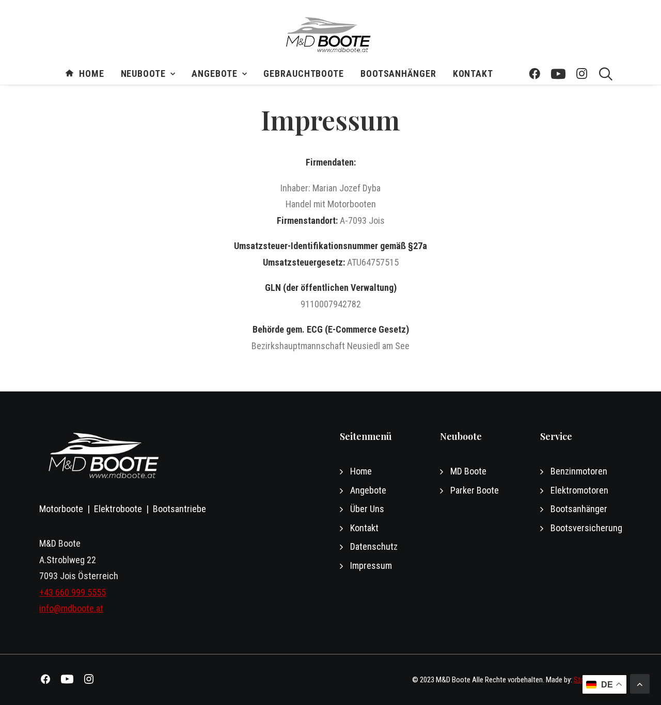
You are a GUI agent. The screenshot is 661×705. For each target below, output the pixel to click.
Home (91, 73)
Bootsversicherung (586, 527)
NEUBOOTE (143, 73)
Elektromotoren (579, 490)
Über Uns (367, 508)
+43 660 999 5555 (72, 592)
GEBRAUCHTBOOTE (303, 73)
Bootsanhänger (398, 73)
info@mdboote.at (71, 608)
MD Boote (468, 471)
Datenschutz (374, 546)
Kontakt (473, 73)
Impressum (371, 565)
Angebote (214, 73)
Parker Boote (474, 490)
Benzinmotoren (578, 471)
